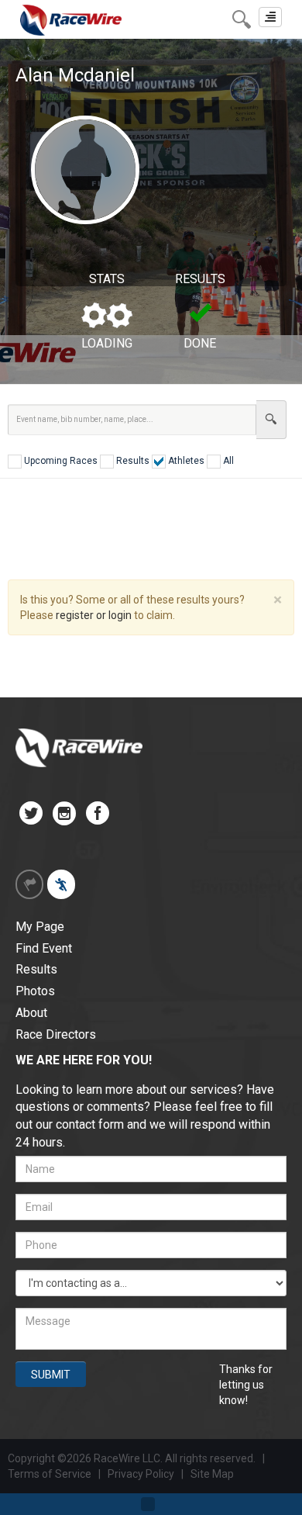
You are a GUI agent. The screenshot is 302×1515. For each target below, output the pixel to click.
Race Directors (55, 1034)
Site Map (212, 1474)
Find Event (43, 948)
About (31, 1012)
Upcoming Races (60, 460)
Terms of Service (49, 1474)
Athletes (185, 460)
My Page (39, 926)
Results (131, 460)
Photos (35, 991)
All (227, 460)
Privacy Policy (142, 1474)
